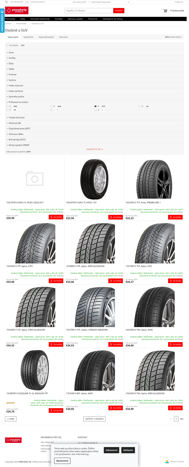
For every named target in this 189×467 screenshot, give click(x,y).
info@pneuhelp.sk (90, 442)
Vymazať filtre (93, 149)
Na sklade (17, 45)
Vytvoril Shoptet (177, 461)
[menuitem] (10, 19)
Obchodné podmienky (101, 2)
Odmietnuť (111, 450)
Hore (11, 419)
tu (88, 454)
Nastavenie (62, 460)
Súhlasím (128, 450)
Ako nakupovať (79, 2)
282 (181, 419)
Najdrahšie (28, 37)
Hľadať (118, 10)
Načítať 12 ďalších (94, 419)
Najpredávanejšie (46, 37)
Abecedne (63, 37)
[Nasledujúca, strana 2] (176, 419)
